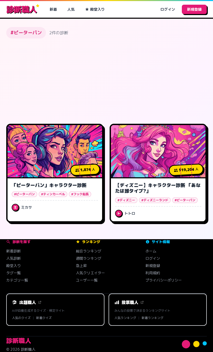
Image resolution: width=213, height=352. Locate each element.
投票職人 (130, 302)
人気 (71, 9)
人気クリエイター (90, 272)
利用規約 (152, 272)
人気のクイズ (21, 318)
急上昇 (81, 265)
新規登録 (194, 9)
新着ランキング (152, 318)
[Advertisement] (106, 81)
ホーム (150, 251)
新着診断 (13, 251)
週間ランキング (88, 258)
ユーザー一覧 (87, 280)
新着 (53, 9)
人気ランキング (125, 318)
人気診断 (13, 258)
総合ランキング (88, 251)
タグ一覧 (13, 272)
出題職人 (27, 302)
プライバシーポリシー (163, 280)
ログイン (168, 9)
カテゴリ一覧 (17, 280)
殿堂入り (97, 9)
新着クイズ (44, 318)
